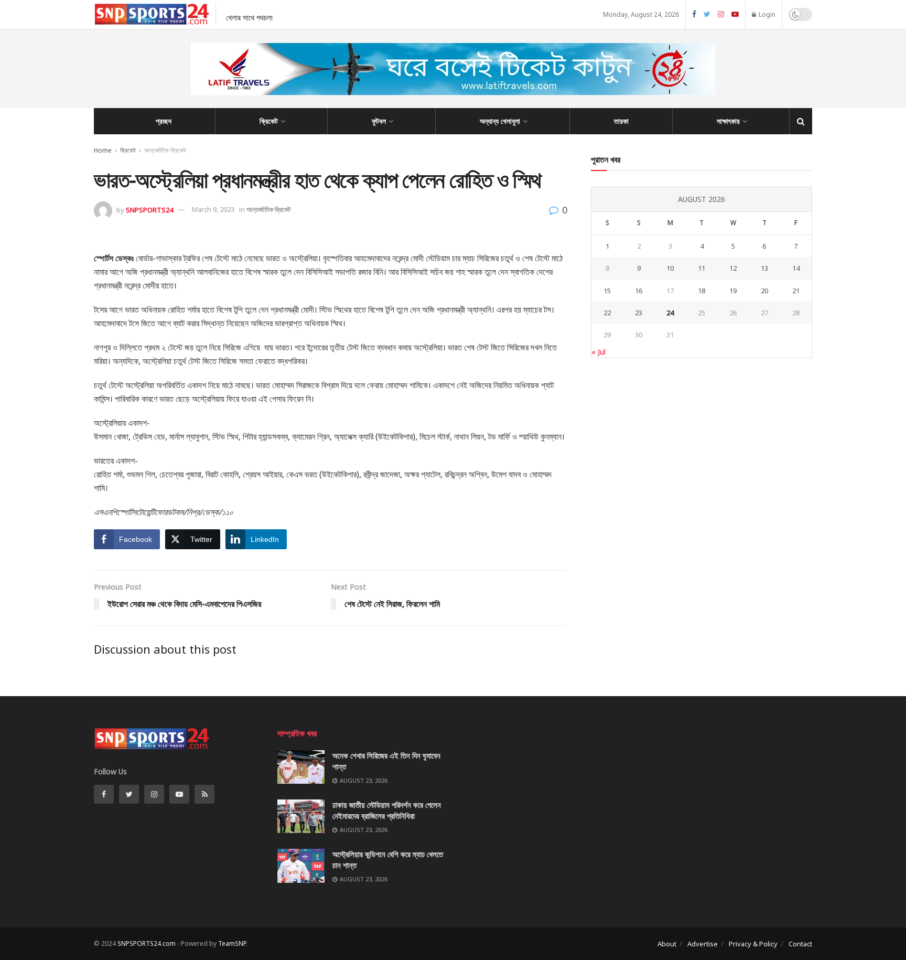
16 (638, 290)
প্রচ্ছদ (163, 121)
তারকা (621, 121)
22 (607, 312)
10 (670, 268)
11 (701, 268)
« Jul (598, 352)
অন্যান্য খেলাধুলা (500, 121)
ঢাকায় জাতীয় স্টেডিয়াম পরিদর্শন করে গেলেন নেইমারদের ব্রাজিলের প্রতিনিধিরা (386, 810)
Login (766, 14)
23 (638, 312)
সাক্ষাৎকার (728, 121)
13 (764, 268)
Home (103, 150)
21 (796, 290)
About (666, 943)
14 (796, 268)
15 (607, 290)
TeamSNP (232, 943)
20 (764, 290)
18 (701, 290)
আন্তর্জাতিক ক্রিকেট (165, 150)
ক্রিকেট (269, 121)
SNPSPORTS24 (149, 209)
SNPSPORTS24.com (146, 943)
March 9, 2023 (213, 209)
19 (733, 290)
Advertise (702, 943)
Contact (800, 943)
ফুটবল (379, 121)
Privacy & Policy (753, 943)
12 (733, 268)
